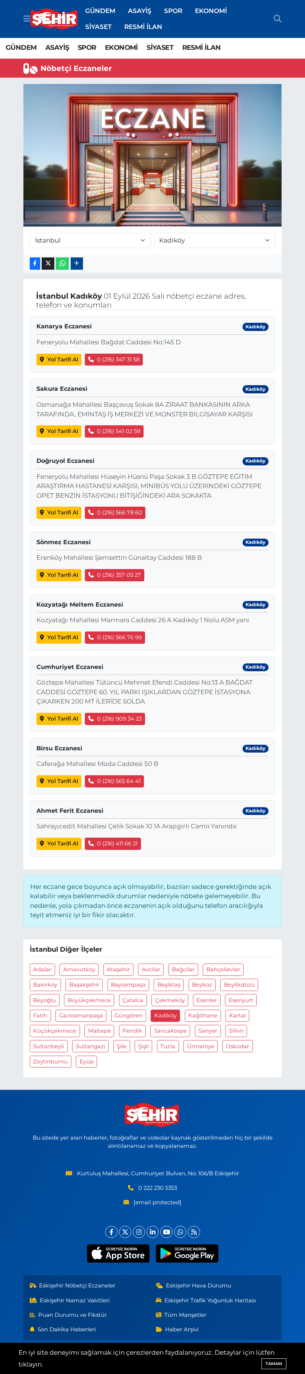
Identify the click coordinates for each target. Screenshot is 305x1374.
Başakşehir (84, 984)
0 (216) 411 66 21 (117, 843)
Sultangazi (90, 1046)
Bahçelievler (223, 969)
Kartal (237, 1015)
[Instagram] (139, 1232)
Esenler (206, 1000)
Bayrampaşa (128, 984)
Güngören (128, 1015)
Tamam (274, 1363)
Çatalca (132, 1000)
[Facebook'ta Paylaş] (35, 263)
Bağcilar (183, 969)
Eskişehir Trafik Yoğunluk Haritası (210, 1300)
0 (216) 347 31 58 (118, 359)
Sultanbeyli (48, 1046)
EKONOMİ (211, 10)
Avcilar (151, 969)
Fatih (40, 1015)
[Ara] (278, 19)
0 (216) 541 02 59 (118, 431)
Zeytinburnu (50, 1061)
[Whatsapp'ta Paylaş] (62, 263)
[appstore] (118, 1253)
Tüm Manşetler (185, 1315)
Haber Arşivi (182, 1329)
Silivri (236, 1030)
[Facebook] (111, 1232)
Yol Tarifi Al (62, 359)
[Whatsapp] (180, 1232)
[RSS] (194, 1232)
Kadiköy (165, 1015)
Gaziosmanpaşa (81, 1015)
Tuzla (167, 1046)
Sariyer (207, 1030)
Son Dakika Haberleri (67, 1329)
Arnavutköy (79, 969)
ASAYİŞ (139, 10)
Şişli (143, 1046)
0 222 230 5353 (157, 1188)
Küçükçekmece (54, 1030)
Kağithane (202, 1015)
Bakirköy (45, 984)
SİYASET (98, 26)
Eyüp (87, 1061)
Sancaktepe (170, 1030)
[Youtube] (166, 1232)
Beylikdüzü (239, 984)
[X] (125, 1232)
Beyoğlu (44, 1000)
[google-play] (187, 1253)
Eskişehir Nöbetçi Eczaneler (77, 1285)
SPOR (173, 10)
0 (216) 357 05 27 (119, 575)
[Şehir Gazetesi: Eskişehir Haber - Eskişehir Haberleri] (54, 19)
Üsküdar (237, 1046)
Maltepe (99, 1030)
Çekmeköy (170, 1000)
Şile (121, 1046)
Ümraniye (200, 1046)
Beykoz (202, 984)
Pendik (132, 1030)
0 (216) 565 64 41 (119, 781)
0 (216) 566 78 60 (119, 512)
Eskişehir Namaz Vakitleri (75, 1300)
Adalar (42, 969)
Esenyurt (241, 1000)
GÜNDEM (100, 10)
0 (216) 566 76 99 (119, 637)
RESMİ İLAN (143, 26)
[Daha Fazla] (77, 263)
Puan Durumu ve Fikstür (72, 1315)
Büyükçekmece (89, 1000)
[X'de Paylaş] (48, 263)
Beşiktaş (168, 984)
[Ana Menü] (26, 18)
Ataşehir (118, 969)
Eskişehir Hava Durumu (198, 1285)
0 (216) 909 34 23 (119, 718)
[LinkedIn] (153, 1232)
